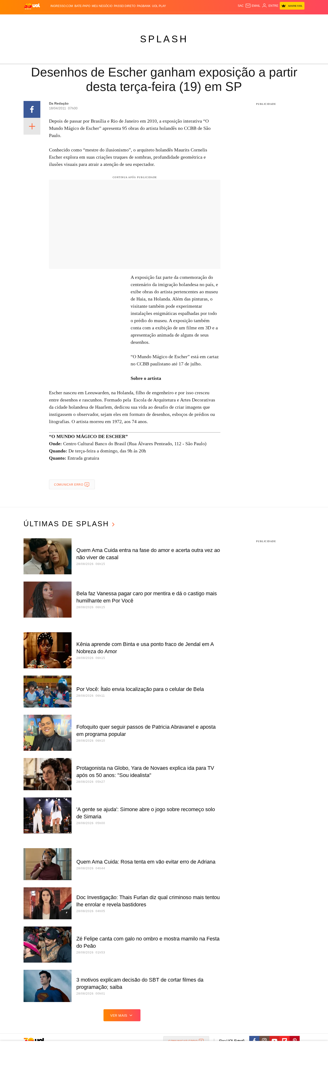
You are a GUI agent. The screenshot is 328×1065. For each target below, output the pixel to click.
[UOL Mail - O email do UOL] (252, 6)
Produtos (33, 19)
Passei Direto (124, 6)
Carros (109, 19)
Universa (184, 19)
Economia (125, 19)
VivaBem (200, 19)
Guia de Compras (298, 19)
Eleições (62, 19)
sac (241, 5)
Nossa (250, 19)
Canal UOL (234, 19)
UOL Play (159, 6)
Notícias (79, 19)
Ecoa (220, 19)
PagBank (144, 6)
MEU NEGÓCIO (102, 6)
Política (94, 19)
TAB (259, 19)
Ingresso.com (61, 6)
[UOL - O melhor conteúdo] (32, 6)
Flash (47, 19)
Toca (277, 19)
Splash (169, 19)
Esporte (154, 19)
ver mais (118, 1015)
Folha (140, 19)
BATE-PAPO (82, 6)
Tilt (211, 19)
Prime (267, 19)
